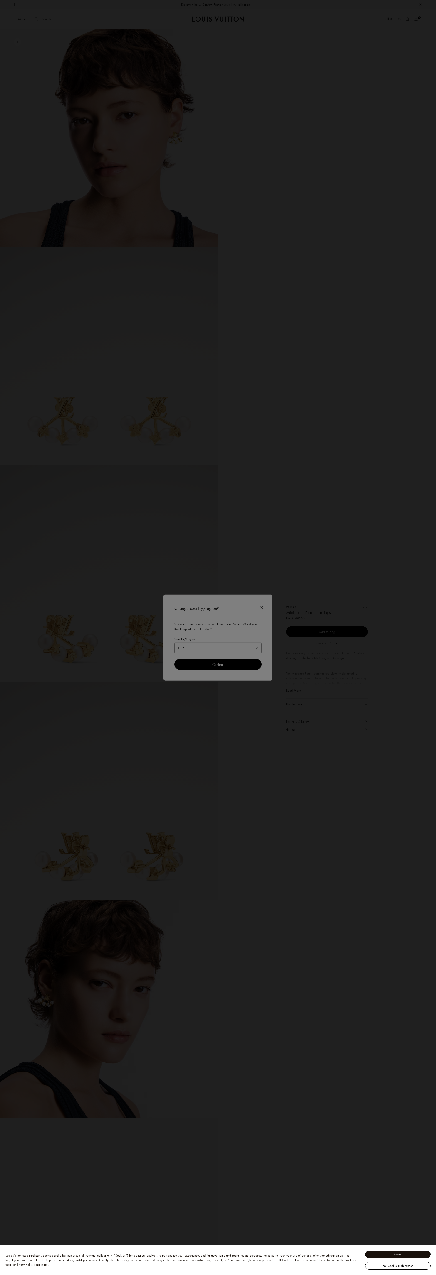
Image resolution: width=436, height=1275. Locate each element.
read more (41, 1265)
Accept (397, 1254)
